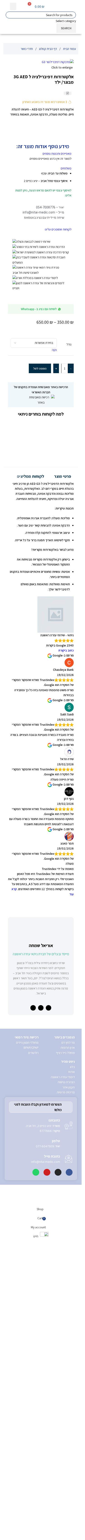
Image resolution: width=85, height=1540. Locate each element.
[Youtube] (47, 1495)
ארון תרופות (68, 1371)
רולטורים (33, 1376)
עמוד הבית (69, 49)
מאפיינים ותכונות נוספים (57, 154)
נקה (54, 350)
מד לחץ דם (68, 1366)
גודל (68, 344)
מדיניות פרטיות (66, 1415)
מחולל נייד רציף (65, 1376)
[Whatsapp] (35, 1495)
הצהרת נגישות (66, 1405)
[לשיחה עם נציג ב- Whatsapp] (59, 309)
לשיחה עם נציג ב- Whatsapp (39, 309)
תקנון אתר (68, 1410)
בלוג (72, 1390)
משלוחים (66, 168)
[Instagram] (58, 1495)
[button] (13, 6)
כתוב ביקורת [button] (66, 650)
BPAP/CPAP (31, 1371)
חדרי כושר (27, 49)
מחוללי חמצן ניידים (27, 1366)
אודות (71, 1395)
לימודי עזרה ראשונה (63, 1400)
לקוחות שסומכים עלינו (58, 229)
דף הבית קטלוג (48, 49)
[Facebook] (69, 1495)
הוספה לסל (39, 368)
